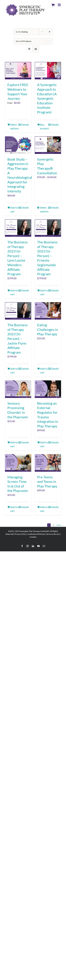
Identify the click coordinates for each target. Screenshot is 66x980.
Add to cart (14, 209)
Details (25, 124)
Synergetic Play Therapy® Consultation (47, 166)
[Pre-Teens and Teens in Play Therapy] (48, 463)
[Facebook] (22, 546)
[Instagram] (27, 546)
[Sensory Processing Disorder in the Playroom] (18, 389)
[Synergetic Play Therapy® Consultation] (48, 145)
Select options (14, 126)
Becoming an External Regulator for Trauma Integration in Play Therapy (47, 414)
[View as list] (36, 49)
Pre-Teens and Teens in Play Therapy (47, 481)
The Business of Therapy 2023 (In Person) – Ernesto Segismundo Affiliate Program (47, 258)
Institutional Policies (36, 534)
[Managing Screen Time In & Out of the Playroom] (18, 463)
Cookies (33, 537)
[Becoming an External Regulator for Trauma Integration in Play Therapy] (48, 389)
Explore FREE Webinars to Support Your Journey (17, 92)
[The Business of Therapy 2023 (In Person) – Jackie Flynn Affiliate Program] (18, 311)
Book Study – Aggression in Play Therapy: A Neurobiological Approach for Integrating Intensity (19, 175)
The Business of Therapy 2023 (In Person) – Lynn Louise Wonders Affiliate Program (17, 258)
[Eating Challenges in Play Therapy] (48, 311)
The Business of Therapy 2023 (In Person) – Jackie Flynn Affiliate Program (17, 338)
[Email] (44, 546)
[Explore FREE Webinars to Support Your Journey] (18, 70)
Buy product (44, 126)
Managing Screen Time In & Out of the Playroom (17, 484)
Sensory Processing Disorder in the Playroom (17, 410)
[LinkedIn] (33, 546)
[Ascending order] (49, 32)
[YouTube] (38, 546)
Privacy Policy (20, 534)
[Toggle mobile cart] (53, 5)
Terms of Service (53, 534)
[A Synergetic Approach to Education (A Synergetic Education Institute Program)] (48, 70)
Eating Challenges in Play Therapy (47, 329)
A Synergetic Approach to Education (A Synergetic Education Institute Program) (47, 98)
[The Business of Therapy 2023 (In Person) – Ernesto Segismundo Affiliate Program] (48, 228)
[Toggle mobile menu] (59, 5)
